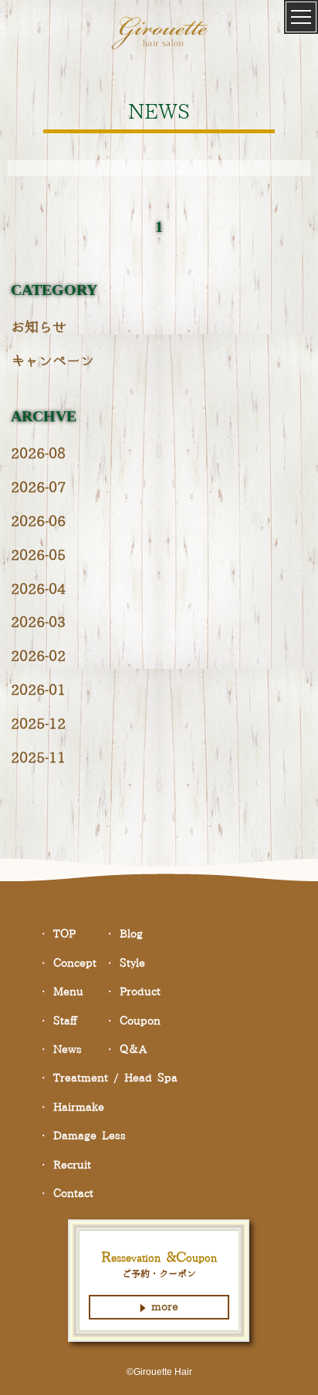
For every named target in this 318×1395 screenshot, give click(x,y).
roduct (140, 992)
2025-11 (38, 758)
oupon (140, 1021)
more (164, 1307)
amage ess (89, 1136)
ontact (73, 1194)
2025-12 (38, 724)
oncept (74, 963)
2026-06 (38, 522)
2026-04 (38, 590)
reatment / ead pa (115, 1078)
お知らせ (38, 328)
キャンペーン (52, 362)
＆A (133, 1050)
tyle (132, 963)
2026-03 (38, 623)
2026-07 (38, 488)
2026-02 (38, 657)
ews (67, 1050)
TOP (64, 934)
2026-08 (38, 454)
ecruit (72, 1165)
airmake (78, 1108)
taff (64, 1021)
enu (68, 992)
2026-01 (38, 690)
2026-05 (38, 556)
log (131, 934)
